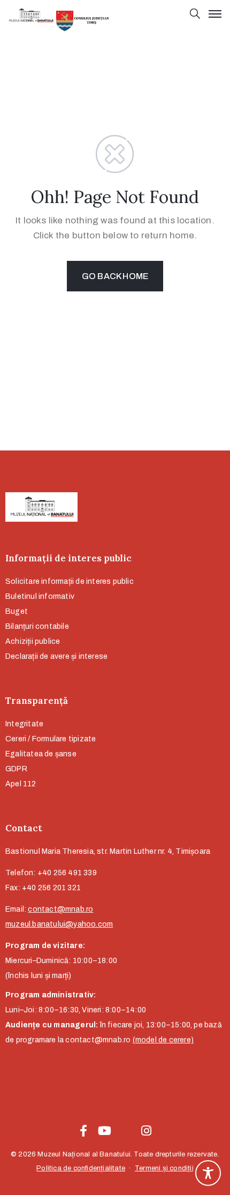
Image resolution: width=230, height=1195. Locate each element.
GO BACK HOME (115, 276)
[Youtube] (104, 1130)
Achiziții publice (32, 641)
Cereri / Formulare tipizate (50, 739)
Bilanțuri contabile (37, 626)
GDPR (16, 769)
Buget (16, 611)
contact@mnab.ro (60, 909)
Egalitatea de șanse (40, 754)
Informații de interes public (68, 558)
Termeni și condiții (164, 1168)
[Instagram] (146, 1130)
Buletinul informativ (39, 596)
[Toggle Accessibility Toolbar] (208, 1173)
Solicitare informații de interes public (69, 581)
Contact (23, 828)
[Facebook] (83, 1130)
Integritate (24, 724)
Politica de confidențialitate (80, 1168)
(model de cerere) (163, 1040)
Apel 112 (20, 784)
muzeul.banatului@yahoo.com (59, 924)
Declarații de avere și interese (56, 656)
